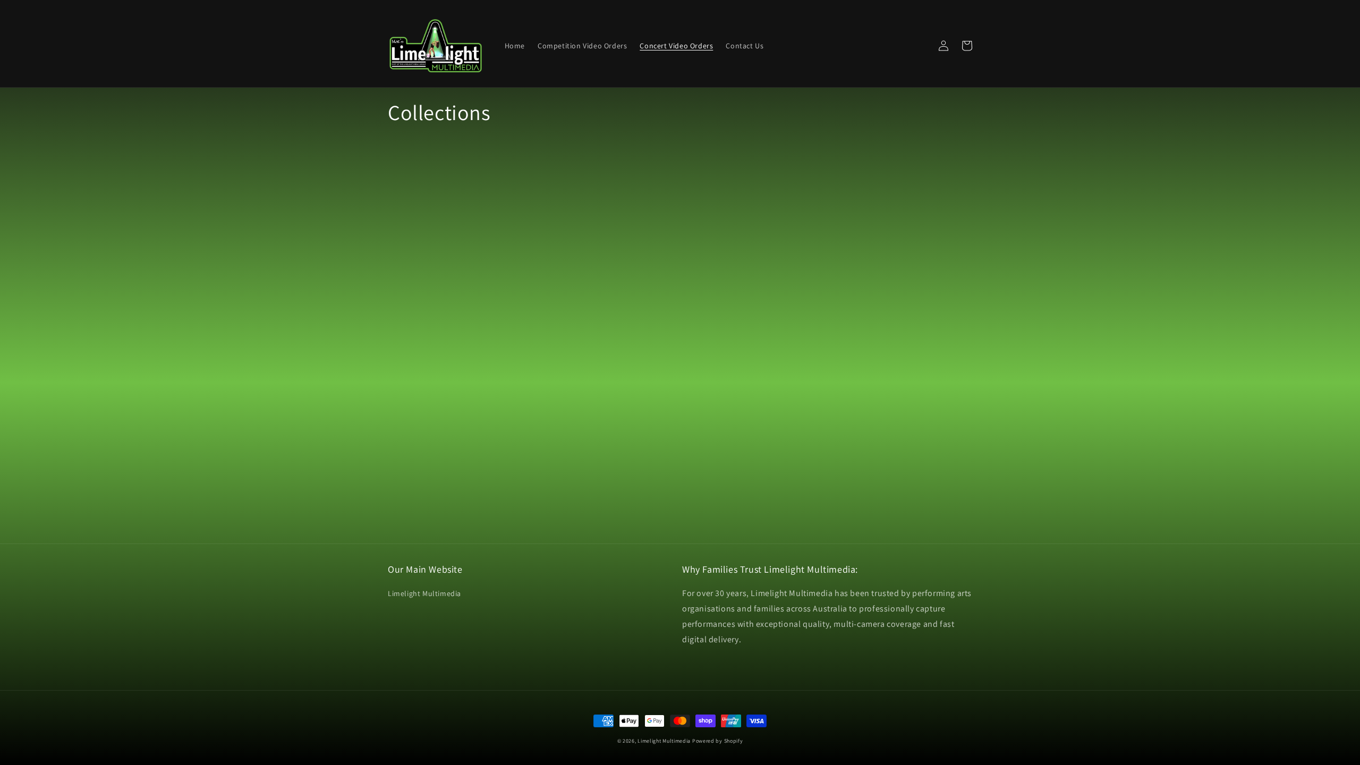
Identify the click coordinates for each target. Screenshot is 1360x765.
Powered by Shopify (717, 740)
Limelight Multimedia (424, 593)
